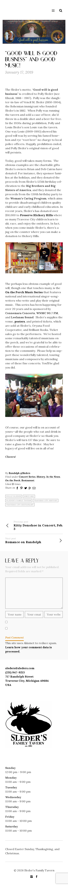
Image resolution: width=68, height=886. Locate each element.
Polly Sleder (13, 496)
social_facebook (37, 876)
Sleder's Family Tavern (18, 500)
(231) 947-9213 (15, 672)
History (41, 476)
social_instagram (31, 876)
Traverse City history (45, 500)
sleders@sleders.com (19, 668)
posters (19, 321)
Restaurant (27, 480)
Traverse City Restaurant (19, 505)
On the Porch (12, 480)
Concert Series (27, 476)
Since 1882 (29, 496)
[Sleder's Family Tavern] (9, 9)
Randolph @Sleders (19, 473)
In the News (53, 476)
